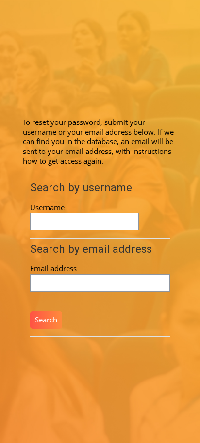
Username (47, 207)
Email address (53, 268)
